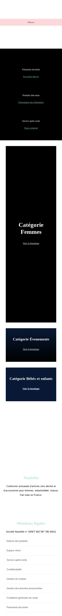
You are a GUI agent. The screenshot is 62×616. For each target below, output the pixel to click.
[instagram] (35, 506)
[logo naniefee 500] (45, 2)
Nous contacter (31, 128)
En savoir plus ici (31, 76)
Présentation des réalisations (31, 102)
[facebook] (27, 506)
